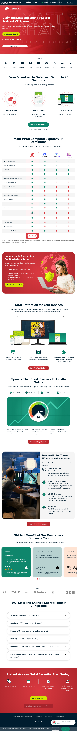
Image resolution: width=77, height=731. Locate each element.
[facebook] (41, 721)
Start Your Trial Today (37, 125)
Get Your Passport (13, 285)
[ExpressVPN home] (13, 8)
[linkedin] (35, 721)
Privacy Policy (38, 716)
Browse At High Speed (38, 442)
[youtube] (32, 721)
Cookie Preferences (59, 716)
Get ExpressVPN (37, 698)
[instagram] (44, 721)
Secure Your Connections (37, 524)
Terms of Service (48, 716)
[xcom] (38, 721)
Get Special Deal (10, 34)
